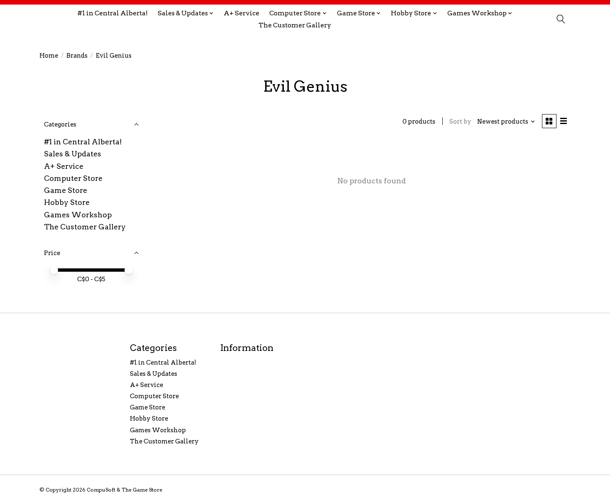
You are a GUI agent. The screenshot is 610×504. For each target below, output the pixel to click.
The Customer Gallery (295, 25)
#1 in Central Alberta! (113, 13)
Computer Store (73, 178)
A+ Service (241, 13)
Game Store (65, 190)
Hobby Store (67, 202)
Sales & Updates (72, 153)
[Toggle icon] (560, 19)
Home (48, 55)
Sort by (460, 121)
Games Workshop (78, 214)
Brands (77, 55)
